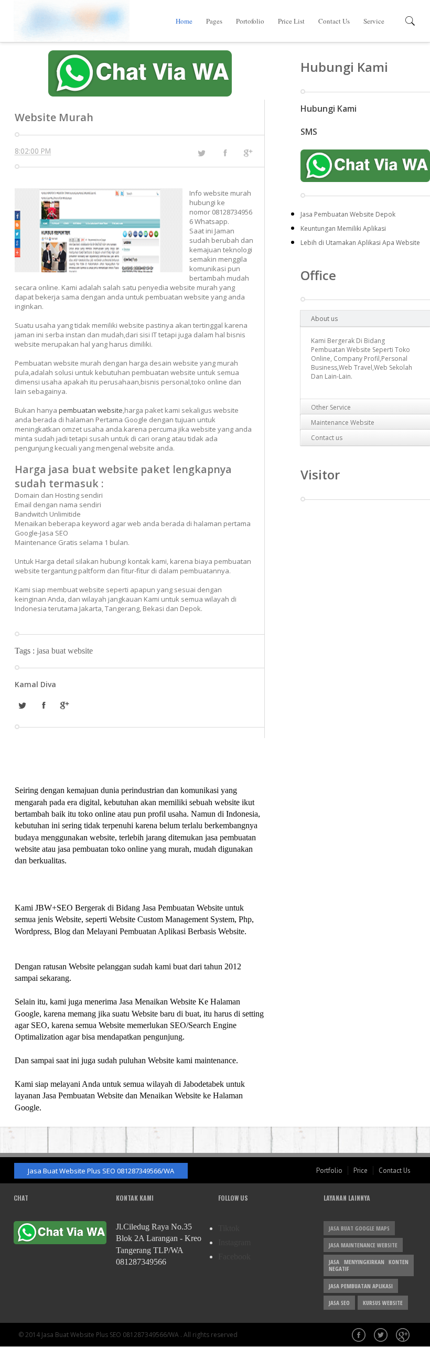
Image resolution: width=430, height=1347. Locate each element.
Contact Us (334, 21)
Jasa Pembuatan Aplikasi (361, 1286)
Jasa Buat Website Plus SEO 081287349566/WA (101, 1170)
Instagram (234, 1242)
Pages (214, 21)
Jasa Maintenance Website (363, 1245)
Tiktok (229, 1228)
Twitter (382, 1336)
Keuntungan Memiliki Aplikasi (343, 228)
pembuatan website (91, 410)
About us (324, 318)
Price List (291, 21)
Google (404, 1336)
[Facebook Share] (225, 152)
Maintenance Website (342, 422)
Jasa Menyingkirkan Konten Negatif (368, 1265)
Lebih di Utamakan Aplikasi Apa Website (360, 242)
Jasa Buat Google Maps (359, 1228)
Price (360, 1170)
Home (184, 21)
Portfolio (329, 1170)
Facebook (234, 1256)
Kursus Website (383, 1303)
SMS (308, 131)
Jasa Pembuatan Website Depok (347, 214)
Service (373, 21)
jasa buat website (65, 650)
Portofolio (250, 21)
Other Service (331, 407)
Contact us (326, 437)
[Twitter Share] (201, 153)
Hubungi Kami (328, 108)
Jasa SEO (339, 1303)
